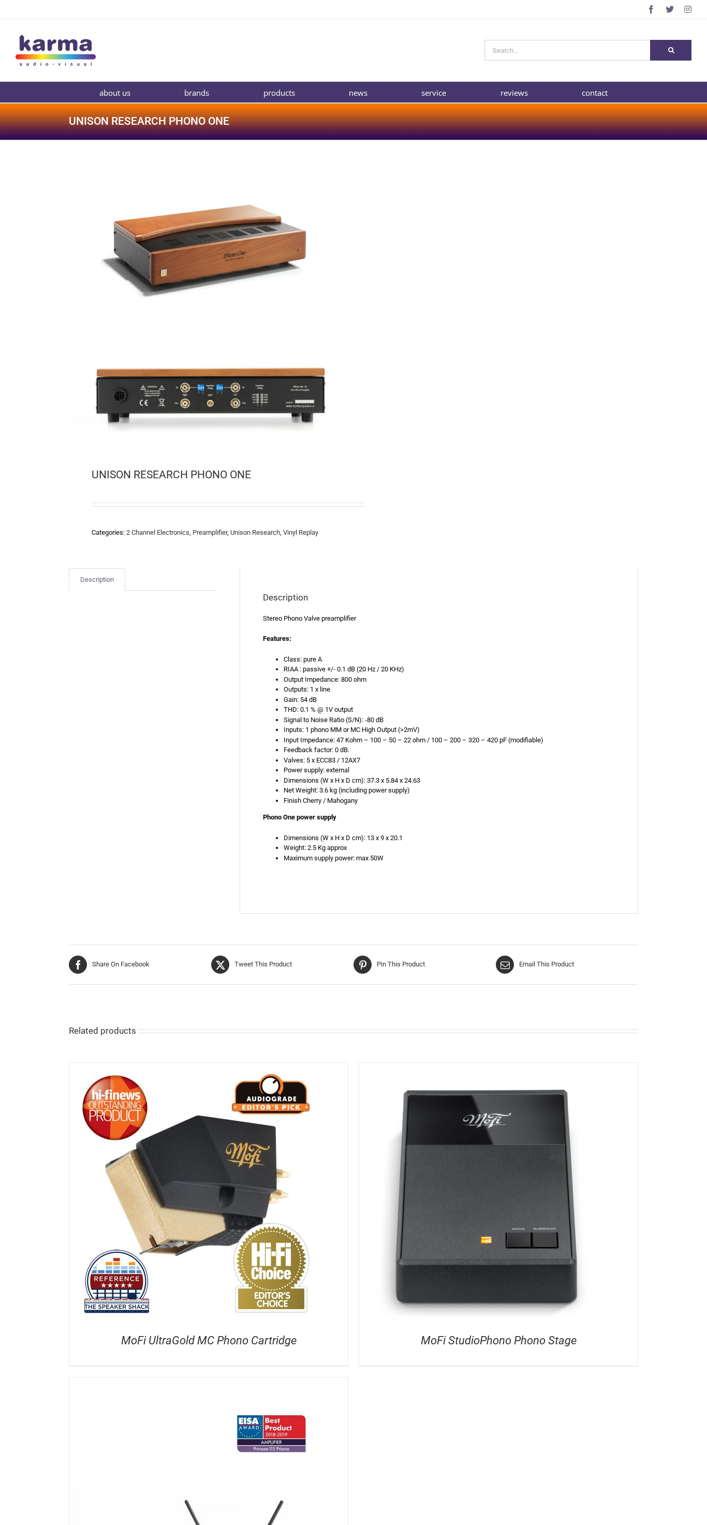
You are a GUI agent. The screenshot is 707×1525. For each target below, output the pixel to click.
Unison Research (255, 532)
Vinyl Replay (300, 532)
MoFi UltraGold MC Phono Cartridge (209, 1340)
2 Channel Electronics (157, 532)
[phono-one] (205, 305)
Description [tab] (97, 579)
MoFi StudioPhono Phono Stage (499, 1340)
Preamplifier (210, 532)
